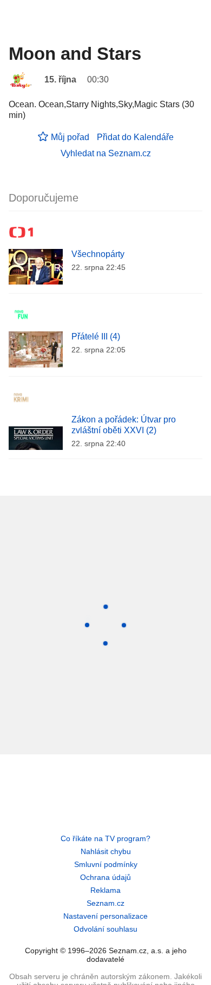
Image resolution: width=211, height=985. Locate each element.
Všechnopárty (97, 254)
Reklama (105, 890)
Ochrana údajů (105, 877)
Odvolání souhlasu (105, 929)
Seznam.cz (105, 903)
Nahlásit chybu (106, 851)
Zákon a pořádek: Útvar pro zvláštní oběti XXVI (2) (123, 425)
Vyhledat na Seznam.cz (106, 153)
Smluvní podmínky (105, 864)
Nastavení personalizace (105, 916)
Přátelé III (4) (95, 336)
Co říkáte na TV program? (105, 838)
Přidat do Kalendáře (135, 137)
